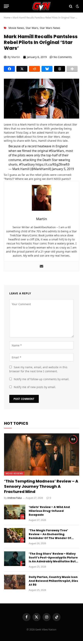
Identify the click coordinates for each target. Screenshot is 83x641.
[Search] (70, 6)
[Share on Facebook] (9, 69)
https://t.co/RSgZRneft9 (52, 164)
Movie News (16, 28)
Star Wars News (50, 28)
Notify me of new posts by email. (35, 387)
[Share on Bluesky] (47, 69)
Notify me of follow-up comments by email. (41, 379)
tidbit (20, 136)
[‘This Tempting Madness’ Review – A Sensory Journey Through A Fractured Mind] (41, 454)
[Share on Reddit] (34, 69)
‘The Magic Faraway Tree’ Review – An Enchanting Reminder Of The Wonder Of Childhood (50, 536)
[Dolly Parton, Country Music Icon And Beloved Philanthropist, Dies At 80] (14, 582)
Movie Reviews (14, 473)
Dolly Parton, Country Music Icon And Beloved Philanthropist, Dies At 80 (53, 581)
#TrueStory (27, 164)
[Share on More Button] (72, 69)
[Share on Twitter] (21, 69)
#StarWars (56, 151)
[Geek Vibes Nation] (41, 6)
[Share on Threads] (59, 69)
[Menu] (6, 6)
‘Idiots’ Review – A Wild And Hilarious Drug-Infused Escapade (49, 511)
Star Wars (32, 28)
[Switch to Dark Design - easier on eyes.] (77, 6)
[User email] (41, 266)
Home (7, 17)
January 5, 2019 (63, 169)
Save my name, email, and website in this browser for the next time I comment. (38, 369)
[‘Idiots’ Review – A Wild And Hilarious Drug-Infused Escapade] (14, 512)
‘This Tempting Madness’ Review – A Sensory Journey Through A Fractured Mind (41, 486)
